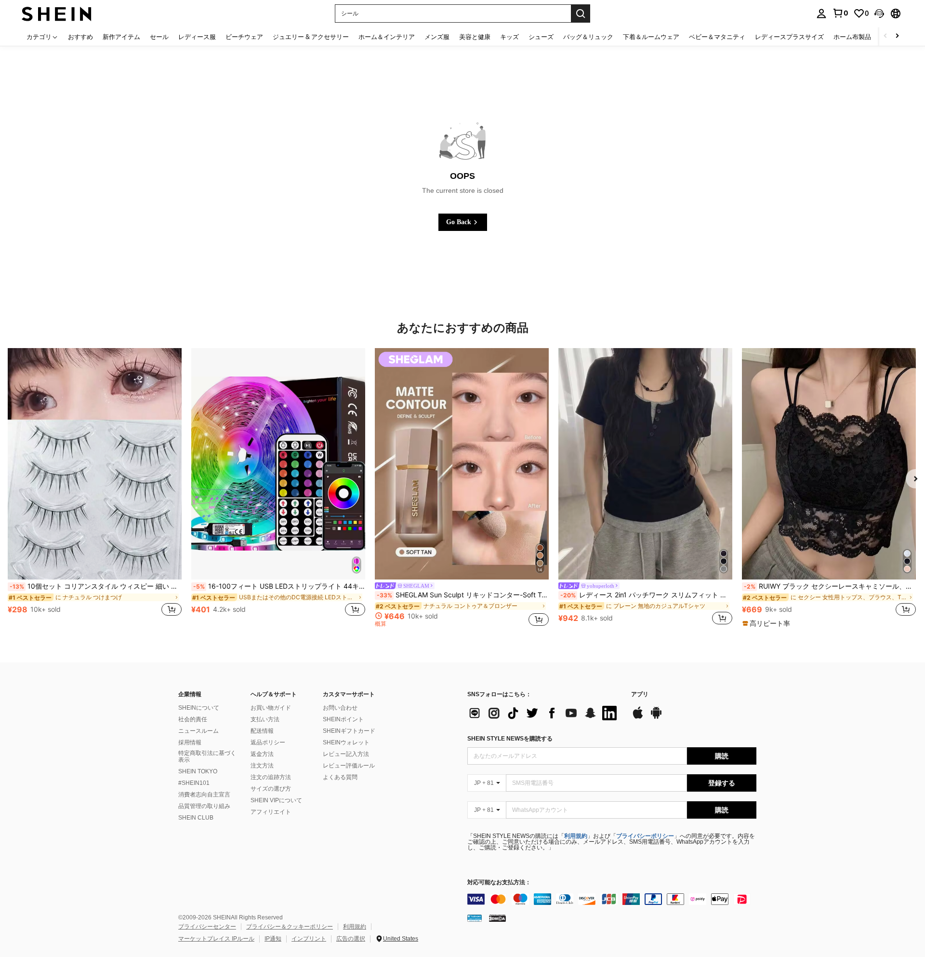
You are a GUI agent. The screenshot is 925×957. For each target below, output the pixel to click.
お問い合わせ (340, 707)
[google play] (656, 717)
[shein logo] (57, 13)
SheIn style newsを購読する (510, 738)
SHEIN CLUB (195, 817)
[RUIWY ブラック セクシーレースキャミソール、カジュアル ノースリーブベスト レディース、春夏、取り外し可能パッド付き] (829, 464)
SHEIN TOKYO (197, 771)
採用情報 (189, 742)
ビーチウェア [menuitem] (244, 36)
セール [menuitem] (159, 36)
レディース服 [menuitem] (197, 36)
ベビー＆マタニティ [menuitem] (717, 36)
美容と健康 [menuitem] (474, 36)
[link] (840, 13)
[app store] (638, 717)
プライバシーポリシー (645, 836)
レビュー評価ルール (349, 765)
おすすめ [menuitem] (80, 36)
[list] (544, 713)
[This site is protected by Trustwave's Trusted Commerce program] (474, 917)
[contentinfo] (611, 899)
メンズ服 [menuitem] (436, 36)
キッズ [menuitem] (509, 36)
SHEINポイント (343, 719)
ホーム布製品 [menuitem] (852, 36)
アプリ (639, 694)
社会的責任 (192, 719)
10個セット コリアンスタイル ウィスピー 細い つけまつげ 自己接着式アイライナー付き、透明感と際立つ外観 (96, 586)
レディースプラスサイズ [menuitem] (789, 36)
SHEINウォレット (346, 742)
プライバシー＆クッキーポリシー (289, 926)
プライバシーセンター (207, 926)
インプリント (308, 938)
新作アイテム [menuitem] (121, 36)
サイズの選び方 (271, 788)
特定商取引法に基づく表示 (207, 756)
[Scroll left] (885, 36)
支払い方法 (265, 719)
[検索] (580, 13)
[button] (879, 13)
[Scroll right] (897, 36)
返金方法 (262, 754)
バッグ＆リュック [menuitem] (588, 36)
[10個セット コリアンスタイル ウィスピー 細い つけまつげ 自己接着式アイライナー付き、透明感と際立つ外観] (95, 464)
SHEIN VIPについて (276, 800)
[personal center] (821, 13)
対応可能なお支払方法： (499, 882)
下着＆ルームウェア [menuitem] (651, 36)
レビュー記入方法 (346, 754)
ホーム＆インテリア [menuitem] (386, 36)
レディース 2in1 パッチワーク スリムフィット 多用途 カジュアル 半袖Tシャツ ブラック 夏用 (646, 595)
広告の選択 (350, 938)
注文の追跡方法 (271, 777)
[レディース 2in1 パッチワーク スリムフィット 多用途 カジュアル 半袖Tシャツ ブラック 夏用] (645, 464)
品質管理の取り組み (204, 806)
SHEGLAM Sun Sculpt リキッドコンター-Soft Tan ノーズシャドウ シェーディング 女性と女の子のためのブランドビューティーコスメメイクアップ (463, 595)
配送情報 (262, 731)
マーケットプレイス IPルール (216, 938)
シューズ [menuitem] (541, 36)
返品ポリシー (268, 742)
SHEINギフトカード (349, 731)
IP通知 (272, 938)
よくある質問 (340, 777)
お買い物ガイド (271, 707)
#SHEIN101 (194, 783)
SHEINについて (198, 707)
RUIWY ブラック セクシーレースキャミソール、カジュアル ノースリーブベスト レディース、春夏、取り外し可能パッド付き (830, 586)
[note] (767, 623)
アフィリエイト (271, 812)
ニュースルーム (198, 731)
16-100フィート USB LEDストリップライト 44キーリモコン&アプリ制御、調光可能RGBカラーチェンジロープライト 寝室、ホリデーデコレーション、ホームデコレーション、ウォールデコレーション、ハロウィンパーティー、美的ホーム (279, 586)
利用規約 (575, 836)
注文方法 (262, 765)
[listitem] (95, 487)
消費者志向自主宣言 (204, 794)
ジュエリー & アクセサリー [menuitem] (311, 36)
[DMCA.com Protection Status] (497, 917)
